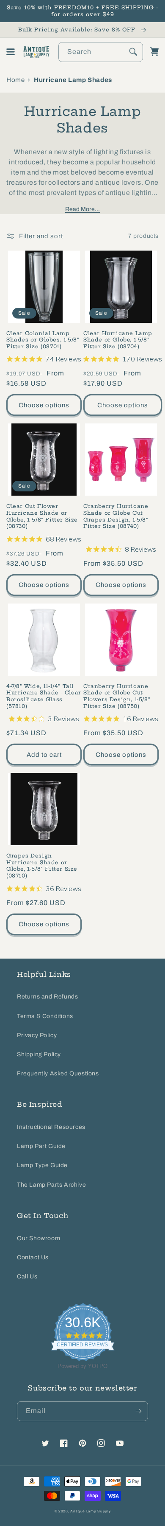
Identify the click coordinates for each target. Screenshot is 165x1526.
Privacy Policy (37, 1035)
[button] (10, 51)
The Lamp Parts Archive (51, 1185)
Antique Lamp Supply (90, 1511)
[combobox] (101, 52)
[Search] (133, 51)
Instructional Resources (51, 1127)
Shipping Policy (39, 1054)
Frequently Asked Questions (58, 1073)
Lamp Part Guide (41, 1146)
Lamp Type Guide (42, 1165)
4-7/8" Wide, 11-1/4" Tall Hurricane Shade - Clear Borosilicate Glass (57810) (43, 696)
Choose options (44, 405)
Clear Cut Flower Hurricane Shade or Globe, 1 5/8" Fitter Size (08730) (42, 516)
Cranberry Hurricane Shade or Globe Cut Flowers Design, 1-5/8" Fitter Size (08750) (116, 696)
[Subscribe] (138, 1411)
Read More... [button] (82, 209)
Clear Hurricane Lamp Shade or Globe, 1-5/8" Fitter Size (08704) (117, 340)
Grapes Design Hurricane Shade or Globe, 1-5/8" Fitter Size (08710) (41, 865)
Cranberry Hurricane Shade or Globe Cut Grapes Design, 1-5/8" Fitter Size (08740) (115, 516)
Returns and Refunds (47, 996)
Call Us (27, 1276)
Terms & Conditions (45, 1016)
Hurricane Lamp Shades (73, 79)
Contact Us (33, 1257)
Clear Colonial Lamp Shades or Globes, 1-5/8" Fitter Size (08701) (42, 340)
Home (15, 79)
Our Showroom (38, 1238)
